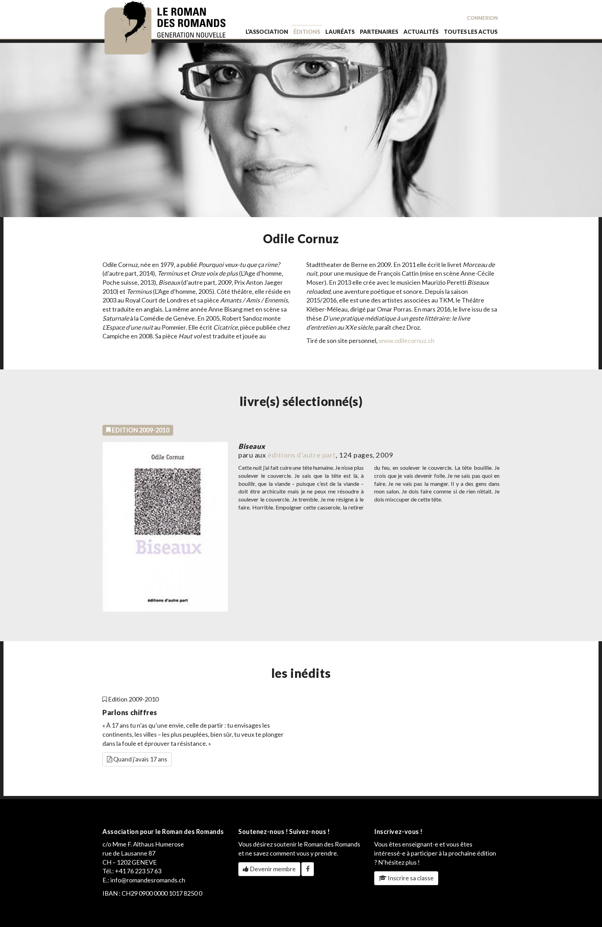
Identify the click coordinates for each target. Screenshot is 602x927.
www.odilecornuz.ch (406, 340)
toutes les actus (470, 31)
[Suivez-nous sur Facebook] (307, 869)
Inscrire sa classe (410, 878)
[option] (301, 130)
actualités (421, 31)
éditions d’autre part (302, 455)
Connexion (482, 18)
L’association (267, 31)
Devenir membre (272, 869)
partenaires (379, 31)
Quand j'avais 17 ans (139, 759)
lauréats (340, 31)
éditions (306, 31)
